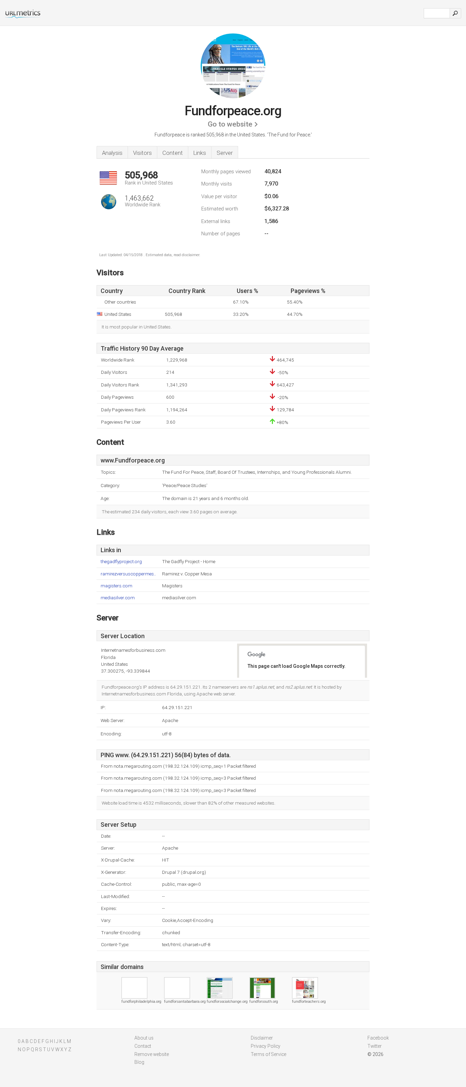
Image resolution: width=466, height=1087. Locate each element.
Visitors (142, 152)
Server (225, 152)
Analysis (112, 152)
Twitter (374, 1046)
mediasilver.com (118, 597)
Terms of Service (268, 1054)
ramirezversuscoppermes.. (128, 573)
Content (172, 152)
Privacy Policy (265, 1046)
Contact (142, 1046)
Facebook (378, 1038)
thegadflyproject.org (121, 561)
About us (144, 1038)
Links (199, 152)
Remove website (151, 1054)
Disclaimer (262, 1038)
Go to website (230, 124)
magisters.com (116, 585)
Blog (139, 1062)
